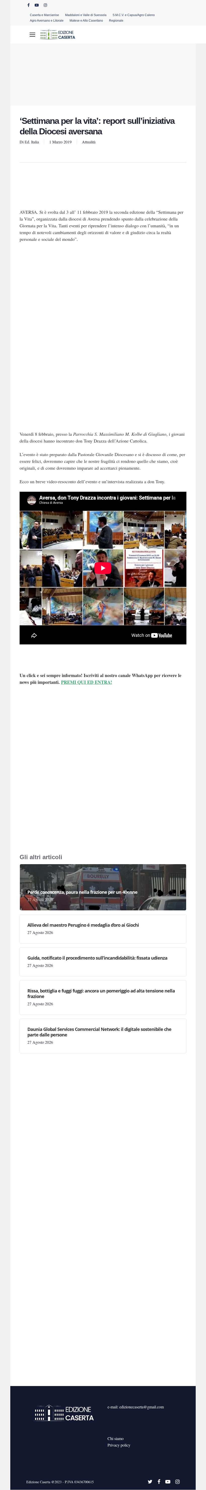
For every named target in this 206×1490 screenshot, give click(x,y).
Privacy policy (119, 1445)
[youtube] (37, 5)
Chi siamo (116, 1438)
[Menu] (32, 34)
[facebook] (28, 5)
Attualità (88, 141)
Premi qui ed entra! (86, 682)
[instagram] (45, 5)
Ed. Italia (32, 141)
